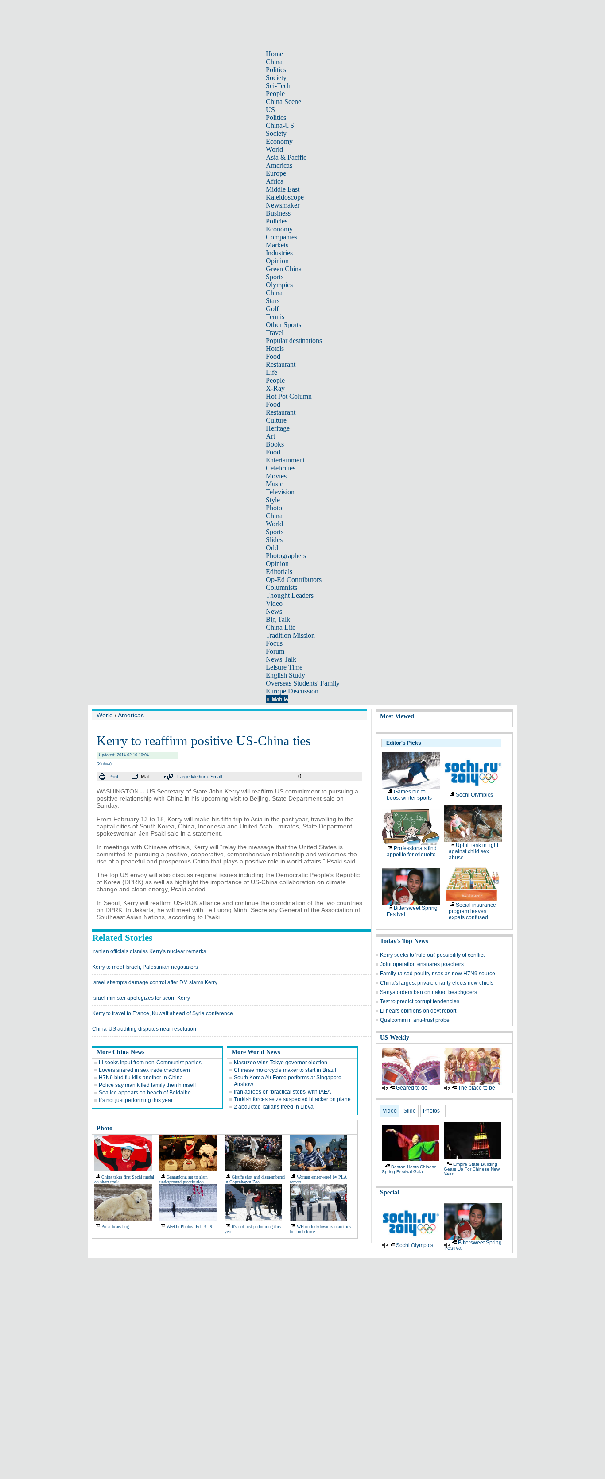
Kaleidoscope (285, 197)
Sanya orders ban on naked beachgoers (428, 992)
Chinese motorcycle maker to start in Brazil (285, 1070)
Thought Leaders (290, 595)
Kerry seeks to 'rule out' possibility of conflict (432, 955)
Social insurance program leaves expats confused (472, 911)
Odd (272, 547)
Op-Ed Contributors (294, 579)
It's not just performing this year (136, 1100)
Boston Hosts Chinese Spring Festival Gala (409, 1169)
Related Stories (122, 937)
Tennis (275, 316)
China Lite (280, 627)
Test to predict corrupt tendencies (419, 1001)
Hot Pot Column (289, 396)
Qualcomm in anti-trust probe (415, 1020)
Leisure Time (284, 667)
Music (274, 484)
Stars (272, 300)
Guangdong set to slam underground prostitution (183, 1179)
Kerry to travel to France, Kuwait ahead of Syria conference (162, 1013)
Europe (276, 173)
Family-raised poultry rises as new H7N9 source (437, 974)
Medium (199, 776)
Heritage (278, 428)
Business (278, 213)
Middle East (282, 189)
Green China (284, 269)
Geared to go (411, 1088)
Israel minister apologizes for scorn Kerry (141, 998)
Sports (274, 277)
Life (271, 372)
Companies (281, 237)
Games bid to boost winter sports (409, 795)
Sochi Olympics (474, 795)
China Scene (283, 101)
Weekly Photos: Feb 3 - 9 (189, 1226)
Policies (276, 221)
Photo (274, 508)
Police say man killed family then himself (147, 1085)
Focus (274, 643)
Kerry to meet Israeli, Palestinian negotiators (145, 967)
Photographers (286, 555)
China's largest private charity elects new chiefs (436, 983)
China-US (280, 125)
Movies (276, 476)
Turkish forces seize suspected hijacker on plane (292, 1099)
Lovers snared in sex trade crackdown (144, 1070)
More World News (256, 1052)
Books (275, 444)
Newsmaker (282, 205)
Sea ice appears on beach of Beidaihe (145, 1093)
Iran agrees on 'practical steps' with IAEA (282, 1092)
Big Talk (278, 619)
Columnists (281, 587)
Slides (274, 539)
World (274, 149)
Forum (275, 651)
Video (274, 603)
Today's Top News (404, 941)
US (270, 109)
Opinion (277, 261)
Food (273, 356)
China (274, 61)
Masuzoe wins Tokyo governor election (280, 1062)
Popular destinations (294, 340)
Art (270, 436)
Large (183, 776)
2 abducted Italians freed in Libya (274, 1107)
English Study (285, 675)
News (274, 611)
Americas (279, 165)
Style (273, 500)
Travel (274, 332)
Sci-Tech (278, 85)
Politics (276, 69)
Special (389, 1192)
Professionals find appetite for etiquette (412, 851)
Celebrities (280, 468)
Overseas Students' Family (303, 683)
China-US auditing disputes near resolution (144, 1029)
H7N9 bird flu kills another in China (141, 1078)
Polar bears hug (115, 1226)
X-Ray (275, 388)
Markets (277, 245)
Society (276, 77)
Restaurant (280, 364)
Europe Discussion (292, 691)
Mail (145, 776)
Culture (276, 420)
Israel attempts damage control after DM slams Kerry (154, 982)
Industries (279, 253)
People (275, 93)
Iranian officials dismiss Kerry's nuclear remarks (149, 951)
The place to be (476, 1088)
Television (280, 492)
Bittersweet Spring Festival (473, 1245)
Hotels (275, 348)
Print (113, 776)
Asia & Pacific (286, 157)
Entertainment (285, 460)
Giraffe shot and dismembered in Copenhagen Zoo (255, 1179)
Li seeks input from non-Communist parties (150, 1062)
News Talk (281, 659)
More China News (120, 1052)
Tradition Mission (290, 635)
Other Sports (283, 324)
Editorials (279, 571)
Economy (279, 141)
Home (274, 54)
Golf (272, 308)
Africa (274, 181)
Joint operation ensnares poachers (422, 964)
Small (216, 776)
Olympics (279, 285)
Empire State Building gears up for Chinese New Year (472, 1169)
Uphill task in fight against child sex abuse (473, 851)
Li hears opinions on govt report (418, 1011)
